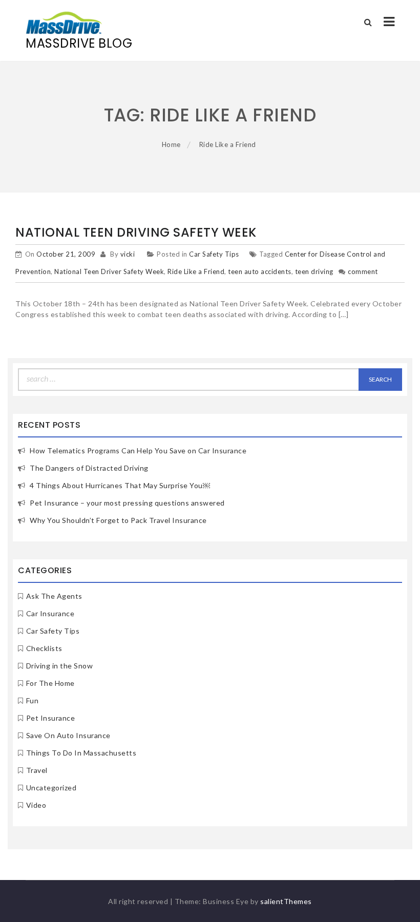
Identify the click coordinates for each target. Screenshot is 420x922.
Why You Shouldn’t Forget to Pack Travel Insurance (118, 520)
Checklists (44, 648)
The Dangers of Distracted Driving (89, 468)
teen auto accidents (259, 271)
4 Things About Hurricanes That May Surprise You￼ (120, 485)
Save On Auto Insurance (68, 735)
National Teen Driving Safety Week (136, 232)
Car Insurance (50, 613)
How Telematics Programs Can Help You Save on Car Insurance (138, 450)
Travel (37, 770)
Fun (32, 700)
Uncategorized (51, 787)
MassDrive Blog (79, 43)
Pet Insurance (50, 718)
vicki (127, 254)
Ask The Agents (54, 596)
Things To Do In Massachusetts (81, 752)
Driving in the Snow (59, 665)
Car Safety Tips (214, 254)
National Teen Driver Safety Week (109, 271)
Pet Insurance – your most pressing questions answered (127, 502)
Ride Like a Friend (195, 271)
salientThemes (286, 901)
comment (363, 271)
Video (36, 805)
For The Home (50, 683)
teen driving (314, 271)
